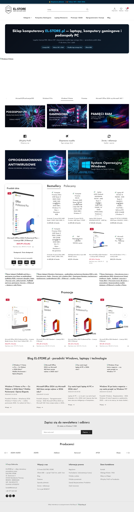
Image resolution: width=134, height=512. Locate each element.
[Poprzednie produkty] (9, 315)
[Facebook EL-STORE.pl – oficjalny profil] (25, 139)
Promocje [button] (67, 292)
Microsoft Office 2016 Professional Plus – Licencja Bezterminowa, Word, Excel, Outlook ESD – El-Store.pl (19, 340)
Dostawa (40, 479)
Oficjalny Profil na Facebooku (109, 479)
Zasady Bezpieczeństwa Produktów (80, 483)
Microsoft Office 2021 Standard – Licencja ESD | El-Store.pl (50, 340)
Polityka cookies (74, 476)
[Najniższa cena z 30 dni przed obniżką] (33, 247)
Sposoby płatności (43, 483)
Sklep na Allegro (105, 476)
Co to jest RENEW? (43, 489)
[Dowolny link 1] (13, 496)
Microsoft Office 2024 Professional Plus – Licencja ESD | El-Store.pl (23, 239)
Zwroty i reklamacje (43, 486)
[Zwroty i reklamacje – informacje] (109, 139)
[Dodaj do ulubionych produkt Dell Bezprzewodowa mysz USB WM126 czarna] (84, 229)
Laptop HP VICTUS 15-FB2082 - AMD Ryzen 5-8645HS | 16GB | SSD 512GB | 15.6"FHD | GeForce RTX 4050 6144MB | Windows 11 (119, 219)
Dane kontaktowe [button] (107, 464)
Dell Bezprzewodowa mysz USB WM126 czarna (77, 255)
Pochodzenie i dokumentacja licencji (80, 473)
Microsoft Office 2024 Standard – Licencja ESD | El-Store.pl (98, 255)
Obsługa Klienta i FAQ (107, 473)
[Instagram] (10, 496)
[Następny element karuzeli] (128, 453)
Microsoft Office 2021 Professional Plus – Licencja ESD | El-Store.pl (82, 340)
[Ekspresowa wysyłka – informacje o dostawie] (67, 139)
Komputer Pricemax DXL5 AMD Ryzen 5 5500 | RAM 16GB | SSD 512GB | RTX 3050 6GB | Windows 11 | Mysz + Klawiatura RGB (56, 219)
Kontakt (102, 469)
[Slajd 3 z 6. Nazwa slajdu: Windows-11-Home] (67, 77)
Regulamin (72, 469)
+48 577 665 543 (11, 491)
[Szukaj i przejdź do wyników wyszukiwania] (87, 9)
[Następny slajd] (130, 77)
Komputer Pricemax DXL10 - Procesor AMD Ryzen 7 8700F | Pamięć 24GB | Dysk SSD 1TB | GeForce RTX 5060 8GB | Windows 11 (77, 219)
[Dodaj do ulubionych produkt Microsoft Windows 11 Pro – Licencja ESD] (127, 229)
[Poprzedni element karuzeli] (6, 453)
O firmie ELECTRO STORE (45, 469)
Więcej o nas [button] (42, 464)
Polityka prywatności (75, 479)
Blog (38, 476)
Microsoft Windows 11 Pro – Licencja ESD (118, 255)
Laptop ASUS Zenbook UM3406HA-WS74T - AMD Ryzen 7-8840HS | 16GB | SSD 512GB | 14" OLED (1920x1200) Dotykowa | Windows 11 (98, 219)
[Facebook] (7, 496)
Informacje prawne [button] (76, 464)
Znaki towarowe (74, 486)
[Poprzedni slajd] (4, 77)
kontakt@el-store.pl (11, 488)
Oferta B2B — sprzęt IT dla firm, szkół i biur (51, 473)
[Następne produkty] (125, 315)
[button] (28, 18)
